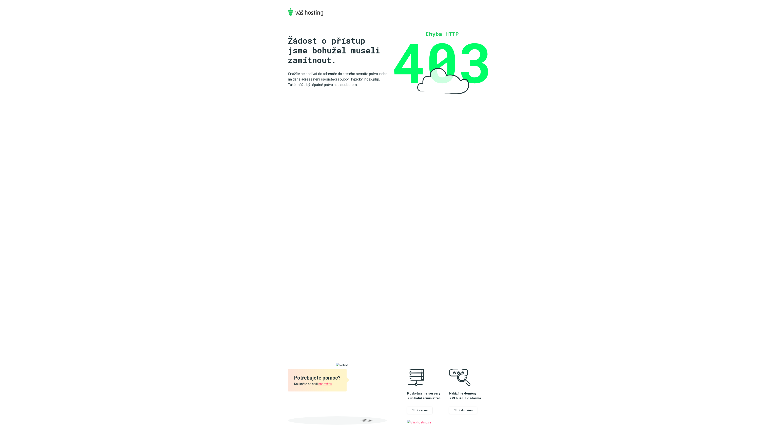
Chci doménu (463, 410)
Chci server (419, 410)
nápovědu (325, 384)
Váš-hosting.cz (305, 12)
